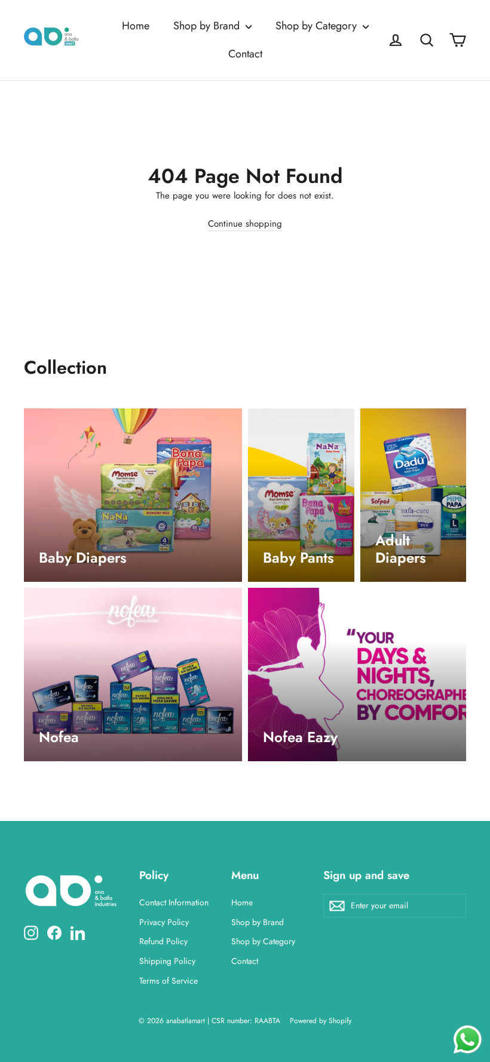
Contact (245, 54)
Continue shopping (245, 223)
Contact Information (174, 902)
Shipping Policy (167, 961)
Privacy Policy (164, 922)
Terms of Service (168, 981)
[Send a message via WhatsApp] (467, 1039)
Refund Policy (163, 941)
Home (135, 25)
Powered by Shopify (320, 1020)
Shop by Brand (208, 25)
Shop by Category (317, 25)
